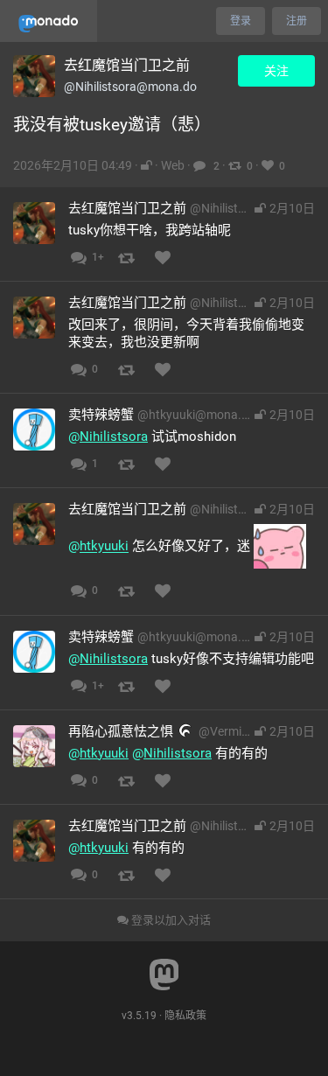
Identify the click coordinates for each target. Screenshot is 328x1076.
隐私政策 (185, 1016)
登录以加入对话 (170, 919)
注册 (296, 21)
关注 (276, 71)
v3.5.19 (139, 1016)
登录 (240, 21)
